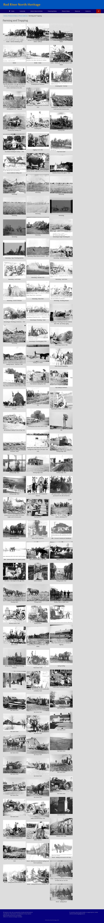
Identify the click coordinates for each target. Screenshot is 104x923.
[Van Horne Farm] (61, 699)
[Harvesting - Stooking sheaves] (61, 291)
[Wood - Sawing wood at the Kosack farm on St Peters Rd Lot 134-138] (61, 869)
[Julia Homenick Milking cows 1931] (37, 550)
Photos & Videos (66, 11)
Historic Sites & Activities (36, 11)
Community (22, 11)
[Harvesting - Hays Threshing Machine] (14, 248)
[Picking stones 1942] (61, 571)
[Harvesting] (37, 182)
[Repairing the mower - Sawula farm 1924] (61, 399)
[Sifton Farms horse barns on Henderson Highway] (61, 633)
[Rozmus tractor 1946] (14, 613)
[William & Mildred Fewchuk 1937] (14, 828)
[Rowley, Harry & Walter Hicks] (61, 592)
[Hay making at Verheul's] (61, 378)
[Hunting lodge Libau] (61, 441)
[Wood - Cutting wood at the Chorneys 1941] (37, 874)
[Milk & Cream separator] (37, 528)
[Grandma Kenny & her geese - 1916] (61, 163)
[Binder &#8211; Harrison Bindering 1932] (14, 32)
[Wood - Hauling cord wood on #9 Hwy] (61, 847)
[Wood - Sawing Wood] (61, 892)
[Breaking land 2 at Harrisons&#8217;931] (37, 74)
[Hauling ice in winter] (37, 353)
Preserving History (52, 11)
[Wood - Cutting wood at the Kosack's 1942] (14, 872)
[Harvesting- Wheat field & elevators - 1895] (37, 246)
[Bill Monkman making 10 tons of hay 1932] (14, 420)
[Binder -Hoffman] (37, 32)
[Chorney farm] (61, 120)
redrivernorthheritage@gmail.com (77, 913)
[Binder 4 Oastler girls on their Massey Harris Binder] (61, 53)
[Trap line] (14, 679)
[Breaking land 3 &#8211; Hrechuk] (61, 76)
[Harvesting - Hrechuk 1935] (37, 268)
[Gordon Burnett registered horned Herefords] (37, 161)
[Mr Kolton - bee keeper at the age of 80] (14, 571)
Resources (77, 11)
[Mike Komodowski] (14, 528)
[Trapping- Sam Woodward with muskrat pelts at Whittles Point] (37, 679)
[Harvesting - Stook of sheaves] (14, 291)
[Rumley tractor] (37, 613)
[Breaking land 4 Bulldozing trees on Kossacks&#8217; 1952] (37, 96)
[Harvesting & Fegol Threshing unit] (61, 227)
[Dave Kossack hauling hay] (61, 356)
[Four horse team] (61, 142)
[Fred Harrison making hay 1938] (37, 374)
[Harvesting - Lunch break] (14, 269)
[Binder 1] (61, 32)
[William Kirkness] (37, 830)
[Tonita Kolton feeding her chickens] (61, 677)
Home (12, 11)
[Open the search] (98, 11)
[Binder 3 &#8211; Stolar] (37, 53)
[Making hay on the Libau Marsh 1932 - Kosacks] (14, 397)
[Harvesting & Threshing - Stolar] (37, 310)
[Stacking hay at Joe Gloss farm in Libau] (37, 416)
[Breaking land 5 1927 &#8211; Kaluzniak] (14, 99)
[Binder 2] (14, 53)
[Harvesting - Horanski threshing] (61, 248)
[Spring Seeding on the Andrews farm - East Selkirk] (37, 635)
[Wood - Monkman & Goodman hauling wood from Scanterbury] (37, 851)
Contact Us (88, 11)
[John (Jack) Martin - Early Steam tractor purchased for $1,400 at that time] (61, 484)
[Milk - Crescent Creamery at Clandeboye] (61, 528)
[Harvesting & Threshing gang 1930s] (37, 331)
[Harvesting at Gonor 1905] (61, 335)
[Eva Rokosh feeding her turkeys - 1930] (14, 142)
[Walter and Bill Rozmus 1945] (37, 809)
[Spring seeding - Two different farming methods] (14, 656)
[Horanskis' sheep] (14, 441)
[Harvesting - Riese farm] (37, 289)
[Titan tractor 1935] (37, 658)
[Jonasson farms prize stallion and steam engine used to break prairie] (14, 505)
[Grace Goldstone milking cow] (14, 163)
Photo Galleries (23, 16)
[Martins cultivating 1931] (61, 507)
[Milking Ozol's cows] (61, 550)
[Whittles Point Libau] (61, 826)
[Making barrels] (37, 507)
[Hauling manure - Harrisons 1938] (14, 354)
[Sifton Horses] (14, 635)
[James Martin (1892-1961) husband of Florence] (37, 484)
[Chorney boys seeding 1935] (14, 120)
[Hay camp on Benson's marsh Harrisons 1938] (14, 376)
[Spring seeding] (61, 656)
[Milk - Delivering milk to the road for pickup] (14, 550)
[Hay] (37, 395)
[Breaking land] (37, 119)
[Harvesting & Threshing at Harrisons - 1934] (14, 312)
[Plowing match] (14, 592)
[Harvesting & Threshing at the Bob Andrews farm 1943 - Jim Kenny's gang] (61, 312)
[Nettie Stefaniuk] (37, 571)
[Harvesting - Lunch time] (61, 269)
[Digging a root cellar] (37, 140)
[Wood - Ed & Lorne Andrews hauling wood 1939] (14, 849)
